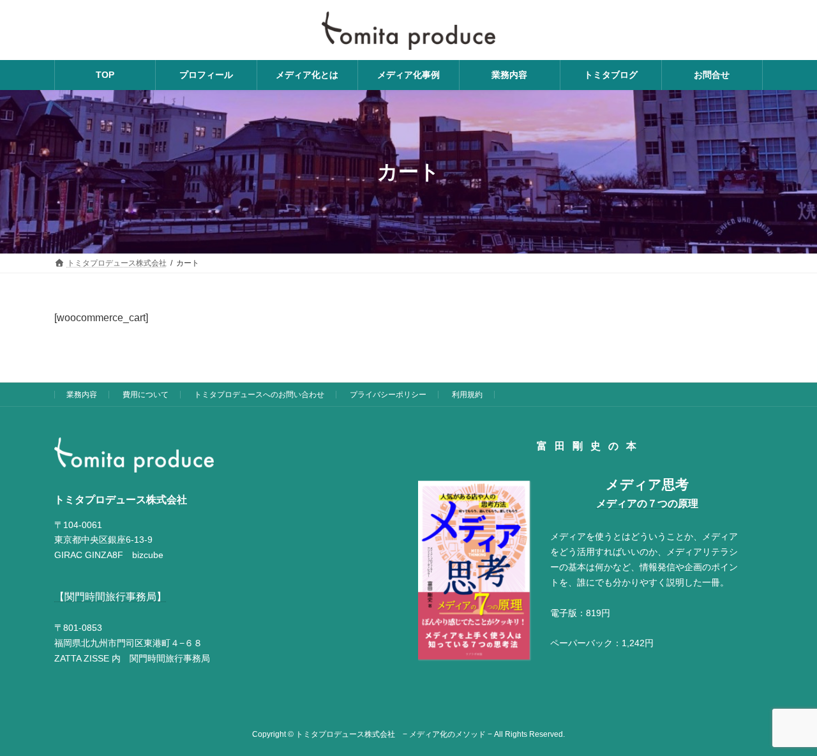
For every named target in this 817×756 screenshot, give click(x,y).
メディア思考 (647, 485)
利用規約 (467, 394)
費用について (146, 394)
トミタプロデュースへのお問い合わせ (259, 394)
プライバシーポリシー (388, 394)
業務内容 (81, 394)
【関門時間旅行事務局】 (110, 596)
